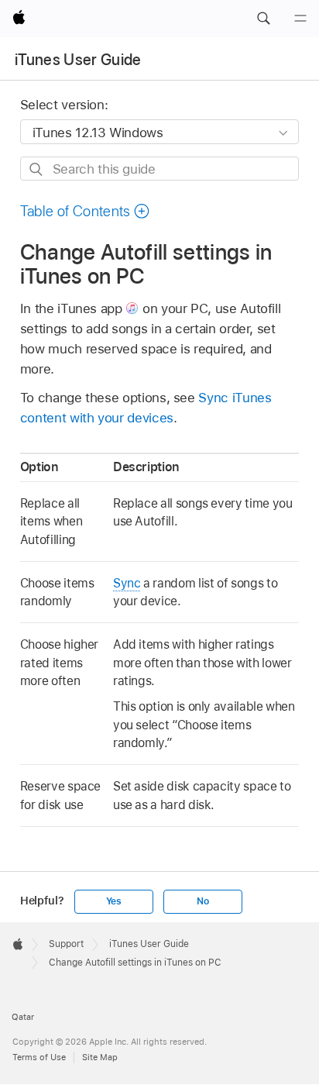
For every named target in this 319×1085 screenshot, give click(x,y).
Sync (127, 583)
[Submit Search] (37, 169)
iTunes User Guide (78, 59)
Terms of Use (39, 1057)
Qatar (23, 1016)
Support (66, 944)
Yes (114, 901)
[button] (263, 18)
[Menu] (300, 18)
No (203, 901)
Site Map (100, 1057)
